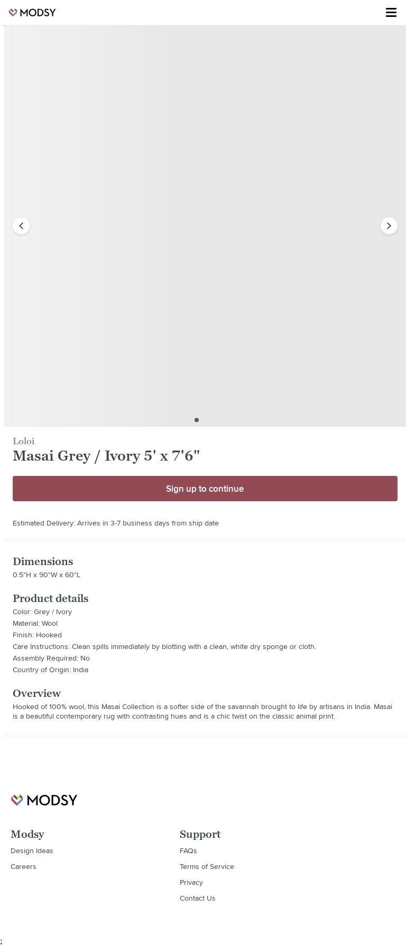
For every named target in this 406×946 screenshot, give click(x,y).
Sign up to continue (205, 488)
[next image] (389, 225)
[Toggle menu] (391, 12)
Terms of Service (207, 866)
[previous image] (21, 225)
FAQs (188, 850)
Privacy (191, 882)
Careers (23, 866)
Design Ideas (32, 850)
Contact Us (198, 898)
